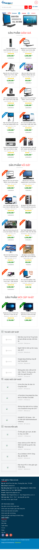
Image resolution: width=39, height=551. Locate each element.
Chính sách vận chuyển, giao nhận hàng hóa (13, 508)
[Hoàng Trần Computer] (7, 2)
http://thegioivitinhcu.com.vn (27, 495)
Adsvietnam (18, 542)
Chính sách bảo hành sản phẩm (9, 511)
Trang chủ (4, 521)
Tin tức (3, 528)
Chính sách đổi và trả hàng (8, 513)
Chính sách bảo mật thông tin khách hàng (12, 515)
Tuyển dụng (4, 525)
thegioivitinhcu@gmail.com (13, 492)
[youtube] (6, 535)
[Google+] (10, 535)
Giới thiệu (3, 523)
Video (2, 530)
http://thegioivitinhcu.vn (13, 495)
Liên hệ (3, 532)
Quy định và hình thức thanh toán (10, 506)
